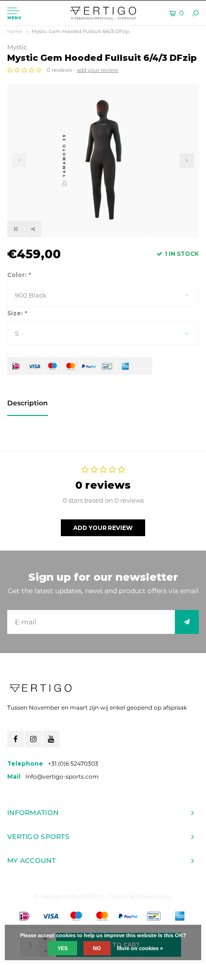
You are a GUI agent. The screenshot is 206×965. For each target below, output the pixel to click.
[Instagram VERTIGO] (33, 739)
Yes (62, 948)
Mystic (17, 47)
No (97, 948)
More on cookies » (140, 948)
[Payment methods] (16, 366)
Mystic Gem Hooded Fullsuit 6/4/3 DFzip (80, 31)
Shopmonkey (154, 896)
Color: (18, 274)
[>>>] (187, 622)
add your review (97, 70)
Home (14, 31)
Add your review (102, 527)
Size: (16, 313)
